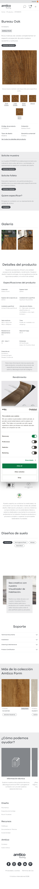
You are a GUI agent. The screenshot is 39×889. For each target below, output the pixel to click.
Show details (29, 460)
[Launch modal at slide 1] (30, 233)
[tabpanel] (19, 634)
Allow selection (19, 472)
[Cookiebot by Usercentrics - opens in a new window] (29, 410)
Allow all (19, 466)
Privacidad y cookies (12, 871)
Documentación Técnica (9, 829)
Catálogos (4, 826)
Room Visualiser (6, 814)
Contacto (6, 207)
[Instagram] (14, 864)
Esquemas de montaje (8, 811)
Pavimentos (5, 808)
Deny (19, 477)
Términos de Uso (28, 871)
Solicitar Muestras (8, 45)
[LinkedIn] (25, 864)
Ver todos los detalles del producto (13, 139)
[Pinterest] (30, 864)
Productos (10, 12)
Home (3, 12)
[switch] (34, 441)
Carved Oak (6, 711)
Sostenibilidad (5, 833)
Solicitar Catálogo (8, 189)
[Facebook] (9, 864)
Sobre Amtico (5, 848)
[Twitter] (19, 864)
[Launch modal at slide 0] (14, 233)
